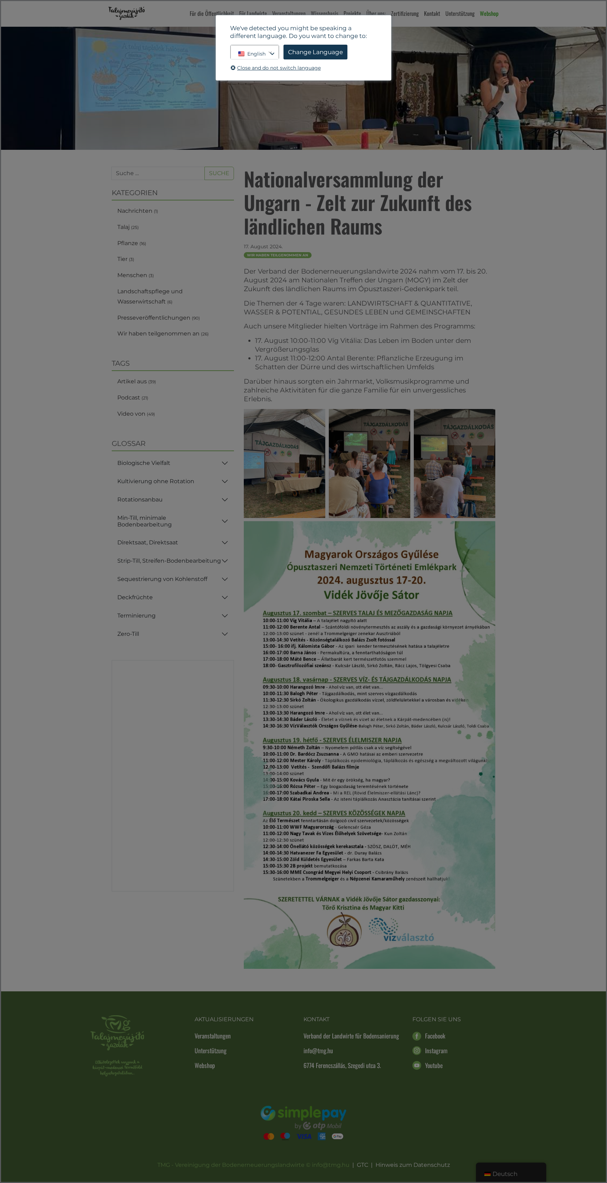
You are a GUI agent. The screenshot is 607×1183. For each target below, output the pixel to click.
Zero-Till (128, 634)
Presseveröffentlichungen (158, 317)
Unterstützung (460, 13)
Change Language (315, 52)
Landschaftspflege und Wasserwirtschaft (150, 296)
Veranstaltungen (289, 13)
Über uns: (376, 13)
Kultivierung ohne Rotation (155, 481)
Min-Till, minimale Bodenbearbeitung (144, 521)
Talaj (128, 227)
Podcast (132, 397)
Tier (125, 259)
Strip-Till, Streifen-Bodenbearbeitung (169, 560)
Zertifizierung (405, 13)
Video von (136, 413)
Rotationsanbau (140, 499)
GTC (362, 1165)
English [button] (256, 54)
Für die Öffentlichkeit (212, 13)
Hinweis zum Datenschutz (413, 1165)
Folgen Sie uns (436, 1019)
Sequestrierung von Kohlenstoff (162, 579)
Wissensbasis (324, 13)
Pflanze (131, 243)
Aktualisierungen (224, 1019)
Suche (219, 173)
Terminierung (136, 615)
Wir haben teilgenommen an (163, 333)
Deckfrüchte (135, 597)
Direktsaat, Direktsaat (147, 542)
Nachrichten (137, 210)
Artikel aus (136, 381)
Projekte (352, 13)
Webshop (489, 13)
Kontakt (432, 13)
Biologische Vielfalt (143, 463)
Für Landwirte (253, 13)
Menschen (135, 275)
